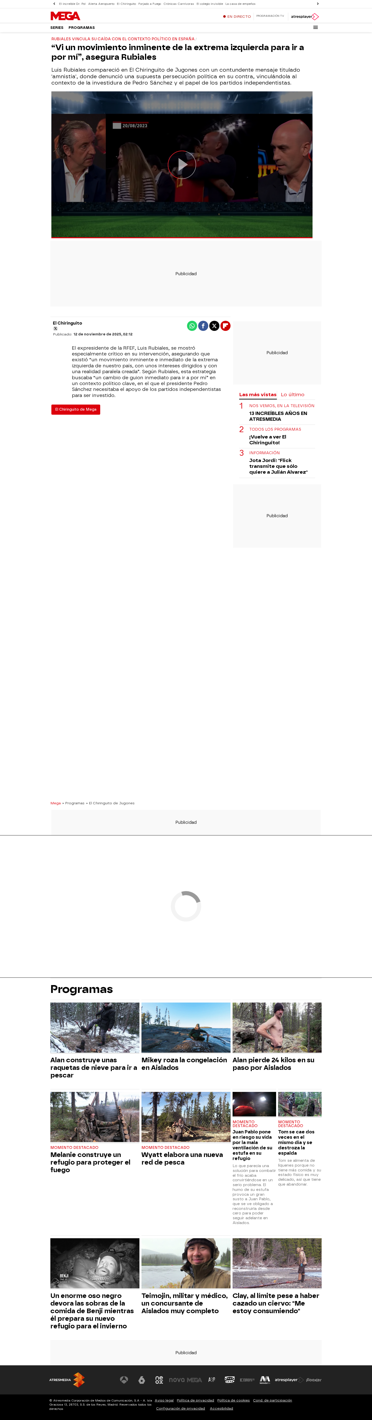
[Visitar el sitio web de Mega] (194, 1380)
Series (57, 28)
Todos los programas (275, 429)
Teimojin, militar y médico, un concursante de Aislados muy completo (184, 1303)
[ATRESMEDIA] (67, 1379)
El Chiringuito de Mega (75, 409)
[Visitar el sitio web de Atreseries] (212, 1380)
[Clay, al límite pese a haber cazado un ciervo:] (277, 1264)
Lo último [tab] (292, 394)
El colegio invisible (210, 4)
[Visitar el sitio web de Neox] (159, 1380)
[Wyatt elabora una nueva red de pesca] (186, 1117)
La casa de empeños (240, 4)
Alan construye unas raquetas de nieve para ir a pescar (93, 1067)
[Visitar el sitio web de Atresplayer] (289, 1380)
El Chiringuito (126, 4)
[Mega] (82, 16)
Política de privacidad (195, 1400)
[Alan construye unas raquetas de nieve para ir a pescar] (94, 1028)
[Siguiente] (318, 4)
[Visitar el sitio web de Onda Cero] (229, 1380)
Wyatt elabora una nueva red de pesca (182, 1158)
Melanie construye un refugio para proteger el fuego (90, 1162)
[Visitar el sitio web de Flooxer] (313, 1380)
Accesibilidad (221, 1408)
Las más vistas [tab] (258, 394)
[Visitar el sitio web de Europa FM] (247, 1380)
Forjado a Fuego (149, 4)
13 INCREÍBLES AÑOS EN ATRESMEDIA (278, 416)
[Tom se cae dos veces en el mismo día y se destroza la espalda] (300, 1104)
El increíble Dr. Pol (72, 4)
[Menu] (315, 27)
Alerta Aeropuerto (101, 4)
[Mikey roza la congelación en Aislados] (186, 1028)
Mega (55, 803)
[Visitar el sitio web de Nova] (176, 1380)
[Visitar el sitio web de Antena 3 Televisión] (124, 1380)
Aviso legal (164, 1400)
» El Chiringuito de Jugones (110, 803)
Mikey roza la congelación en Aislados (184, 1063)
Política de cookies (233, 1400)
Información (264, 453)
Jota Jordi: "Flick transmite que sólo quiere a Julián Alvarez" (278, 466)
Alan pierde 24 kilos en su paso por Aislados (273, 1063)
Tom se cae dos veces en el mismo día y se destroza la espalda (296, 1142)
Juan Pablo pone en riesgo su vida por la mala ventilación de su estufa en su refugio (252, 1145)
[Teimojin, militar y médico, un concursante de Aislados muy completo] (186, 1264)
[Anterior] (54, 4)
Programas (82, 28)
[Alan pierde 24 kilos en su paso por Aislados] (277, 1028)
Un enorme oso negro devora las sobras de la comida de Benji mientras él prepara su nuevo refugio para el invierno (92, 1311)
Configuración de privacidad (180, 1408)
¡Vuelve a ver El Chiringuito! (267, 440)
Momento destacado (74, 1148)
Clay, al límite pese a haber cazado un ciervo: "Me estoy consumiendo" (276, 1303)
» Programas (73, 803)
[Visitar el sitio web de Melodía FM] (265, 1380)
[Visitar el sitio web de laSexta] (141, 1380)
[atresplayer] (305, 17)
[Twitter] (55, 328)
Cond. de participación (272, 1400)
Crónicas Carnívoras (178, 4)
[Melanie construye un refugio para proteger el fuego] (94, 1117)
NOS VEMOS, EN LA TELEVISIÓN (282, 406)
